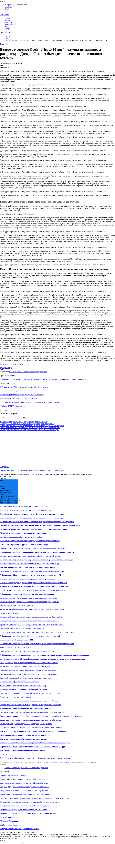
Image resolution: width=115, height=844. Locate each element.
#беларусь (8, 368)
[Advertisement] (57, 448)
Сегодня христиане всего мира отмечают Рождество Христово (25, 806)
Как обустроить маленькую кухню (13, 775)
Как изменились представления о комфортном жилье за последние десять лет (29, 602)
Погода (7, 26)
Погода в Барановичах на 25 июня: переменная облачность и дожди (27, 567)
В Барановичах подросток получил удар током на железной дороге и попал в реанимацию (36, 560)
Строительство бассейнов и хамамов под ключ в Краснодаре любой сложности (30, 705)
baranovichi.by (5, 32)
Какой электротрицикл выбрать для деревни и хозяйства (21, 537)
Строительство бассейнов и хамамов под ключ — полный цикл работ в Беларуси (33, 747)
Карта (6, 11)
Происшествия (10, 24)
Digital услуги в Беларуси (10, 825)
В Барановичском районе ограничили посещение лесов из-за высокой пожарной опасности (37, 552)
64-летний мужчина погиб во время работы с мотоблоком (23, 533)
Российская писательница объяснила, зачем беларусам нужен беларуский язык (30, 428)
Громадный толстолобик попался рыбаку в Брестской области (24, 779)
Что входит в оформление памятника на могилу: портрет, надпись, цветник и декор (32, 609)
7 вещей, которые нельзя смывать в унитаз (16, 606)
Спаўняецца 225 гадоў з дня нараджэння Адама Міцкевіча (23, 810)
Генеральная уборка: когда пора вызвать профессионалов (22, 628)
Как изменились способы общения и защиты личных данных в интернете (28, 598)
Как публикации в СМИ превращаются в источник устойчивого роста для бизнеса (33, 731)
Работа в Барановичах (9, 817)
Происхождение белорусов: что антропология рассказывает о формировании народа (32, 571)
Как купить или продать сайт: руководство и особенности (23, 739)
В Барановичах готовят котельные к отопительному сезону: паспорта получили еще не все (37, 522)
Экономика (8, 20)
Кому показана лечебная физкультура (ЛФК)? (17, 640)
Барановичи (4, 15)
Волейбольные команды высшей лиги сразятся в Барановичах (25, 735)
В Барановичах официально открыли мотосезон (19, 682)
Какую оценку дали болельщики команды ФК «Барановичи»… (24, 787)
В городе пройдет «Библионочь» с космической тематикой (23, 689)
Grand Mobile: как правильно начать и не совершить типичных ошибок (27, 651)
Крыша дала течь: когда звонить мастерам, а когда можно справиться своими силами (32, 625)
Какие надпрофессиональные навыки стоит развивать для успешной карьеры (30, 564)
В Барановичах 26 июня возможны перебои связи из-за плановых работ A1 (30, 575)
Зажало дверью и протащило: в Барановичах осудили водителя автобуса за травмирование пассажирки (42, 716)
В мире (7, 28)
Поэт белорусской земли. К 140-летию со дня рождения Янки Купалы (28, 813)
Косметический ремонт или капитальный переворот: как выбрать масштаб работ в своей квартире (38, 632)
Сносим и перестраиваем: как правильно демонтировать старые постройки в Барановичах (35, 798)
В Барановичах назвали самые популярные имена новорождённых (27, 579)
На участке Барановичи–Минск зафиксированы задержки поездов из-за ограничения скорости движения (42, 659)
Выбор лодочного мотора (10, 613)
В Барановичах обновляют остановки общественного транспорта (26, 708)
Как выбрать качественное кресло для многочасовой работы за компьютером (29, 430)
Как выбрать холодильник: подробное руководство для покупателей (26, 724)
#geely (2, 368)
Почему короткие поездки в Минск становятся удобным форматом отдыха (28, 621)
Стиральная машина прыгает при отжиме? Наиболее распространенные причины (31, 728)
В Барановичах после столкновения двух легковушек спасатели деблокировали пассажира (37, 644)
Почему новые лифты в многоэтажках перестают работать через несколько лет (30, 802)
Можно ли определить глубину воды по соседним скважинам (23, 422)
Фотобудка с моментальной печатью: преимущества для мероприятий (27, 424)
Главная (7, 18)
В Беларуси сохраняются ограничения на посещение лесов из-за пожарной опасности (34, 586)
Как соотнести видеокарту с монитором (15, 697)
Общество (8, 22)
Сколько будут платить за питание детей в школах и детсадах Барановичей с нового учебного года (40, 525)
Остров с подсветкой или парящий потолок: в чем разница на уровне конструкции (32, 426)
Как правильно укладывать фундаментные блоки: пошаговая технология (28, 670)
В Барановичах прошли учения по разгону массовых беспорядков (27, 594)
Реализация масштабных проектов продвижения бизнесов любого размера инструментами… (36, 758)
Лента (6, 9)
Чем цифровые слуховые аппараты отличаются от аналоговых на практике (29, 663)
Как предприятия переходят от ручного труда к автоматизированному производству (32, 548)
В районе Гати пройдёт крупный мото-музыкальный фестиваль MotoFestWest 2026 (33, 583)
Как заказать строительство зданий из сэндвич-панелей (22, 750)
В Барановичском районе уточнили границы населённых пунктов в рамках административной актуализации (44, 655)
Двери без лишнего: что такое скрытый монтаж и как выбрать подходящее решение (32, 712)
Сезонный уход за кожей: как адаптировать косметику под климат (25, 678)
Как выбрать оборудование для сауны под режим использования (25, 794)
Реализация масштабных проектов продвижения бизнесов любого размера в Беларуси (35, 743)
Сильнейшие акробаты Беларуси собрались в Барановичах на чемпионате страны (33, 529)
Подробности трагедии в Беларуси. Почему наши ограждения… (24, 791)
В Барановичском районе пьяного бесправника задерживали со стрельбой (30, 636)
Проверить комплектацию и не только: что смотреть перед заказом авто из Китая (31, 693)
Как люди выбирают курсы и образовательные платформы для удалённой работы (31, 617)
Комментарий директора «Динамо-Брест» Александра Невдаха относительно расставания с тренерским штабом (43, 379)
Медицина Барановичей (10, 821)
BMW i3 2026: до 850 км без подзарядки (15, 647)
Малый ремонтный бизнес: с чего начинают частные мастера (23, 686)
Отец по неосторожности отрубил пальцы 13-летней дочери (24, 545)
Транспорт (4, 44)
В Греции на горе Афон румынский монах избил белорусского (24, 387)
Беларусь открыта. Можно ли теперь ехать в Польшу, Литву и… (24, 783)
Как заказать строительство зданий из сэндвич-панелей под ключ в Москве (29, 701)
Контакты (8, 7)
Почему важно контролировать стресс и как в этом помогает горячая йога (28, 674)
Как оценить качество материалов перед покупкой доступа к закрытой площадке (31, 556)
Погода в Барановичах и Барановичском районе (19, 829)
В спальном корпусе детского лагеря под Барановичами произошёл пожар (30, 541)
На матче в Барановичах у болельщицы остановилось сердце (25, 667)
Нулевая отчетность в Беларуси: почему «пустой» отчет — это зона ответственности (32, 590)
